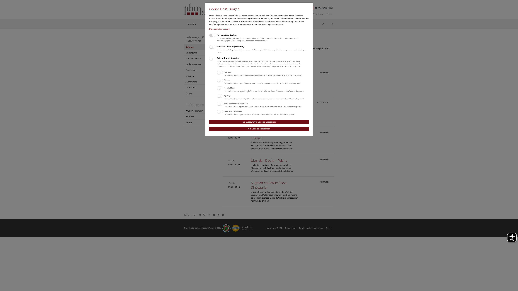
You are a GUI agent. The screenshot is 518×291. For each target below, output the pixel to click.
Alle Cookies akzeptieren (259, 128)
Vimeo (226, 80)
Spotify (227, 96)
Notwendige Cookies (227, 35)
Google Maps (229, 88)
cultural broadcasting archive (236, 103)
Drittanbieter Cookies (228, 58)
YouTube (227, 72)
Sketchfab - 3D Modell (233, 111)
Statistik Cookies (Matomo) (230, 46)
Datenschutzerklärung (219, 28)
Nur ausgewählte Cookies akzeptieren (259, 121)
